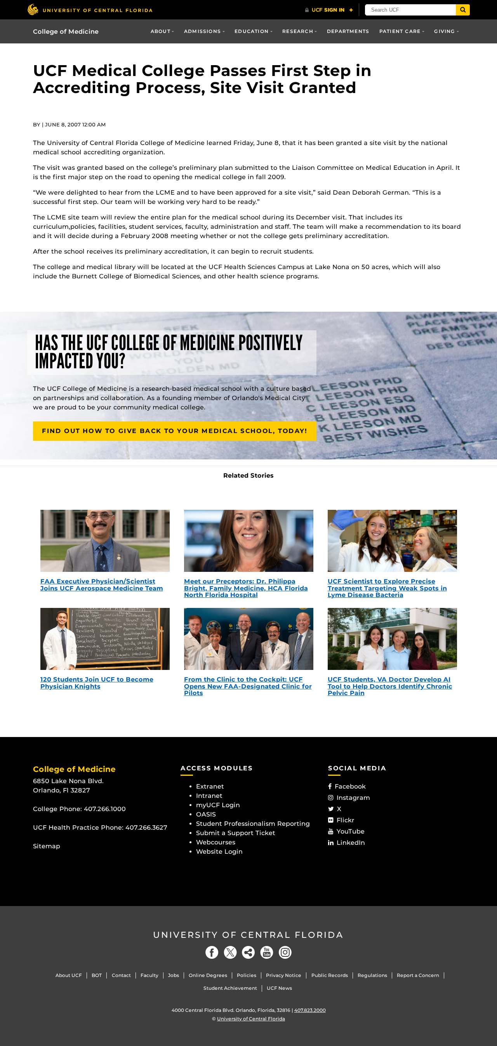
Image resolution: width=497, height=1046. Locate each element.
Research (297, 31)
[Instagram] (285, 952)
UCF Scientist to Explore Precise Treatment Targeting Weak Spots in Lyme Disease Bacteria (387, 588)
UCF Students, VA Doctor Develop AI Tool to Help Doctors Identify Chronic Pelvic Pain (390, 686)
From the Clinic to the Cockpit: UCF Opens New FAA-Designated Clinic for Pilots (248, 686)
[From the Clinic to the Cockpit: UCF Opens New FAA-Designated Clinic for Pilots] (248, 639)
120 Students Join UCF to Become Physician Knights (96, 683)
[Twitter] (230, 952)
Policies (246, 975)
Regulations (372, 975)
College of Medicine (66, 31)
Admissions (202, 31)
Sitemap (46, 846)
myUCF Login (218, 805)
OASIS (206, 814)
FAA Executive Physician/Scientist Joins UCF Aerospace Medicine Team (101, 585)
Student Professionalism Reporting (253, 823)
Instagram (353, 797)
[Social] (248, 952)
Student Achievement (230, 988)
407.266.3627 (146, 827)
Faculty (149, 975)
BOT (97, 975)
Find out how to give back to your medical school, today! (175, 431)
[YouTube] (266, 952)
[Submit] (463, 10)
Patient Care (400, 31)
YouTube (351, 831)
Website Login (219, 851)
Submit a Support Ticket (235, 833)
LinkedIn (351, 842)
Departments (348, 31)
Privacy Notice (283, 975)
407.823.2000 (310, 1010)
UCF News (279, 988)
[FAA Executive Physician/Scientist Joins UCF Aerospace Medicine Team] (105, 541)
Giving (444, 31)
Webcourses (215, 842)
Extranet (210, 786)
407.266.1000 (105, 809)
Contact (121, 975)
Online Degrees (208, 975)
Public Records (329, 975)
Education (252, 31)
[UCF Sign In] (329, 10)
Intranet (209, 795)
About (160, 31)
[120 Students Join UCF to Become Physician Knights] (105, 639)
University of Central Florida (248, 935)
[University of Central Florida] (89, 9)
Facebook (350, 786)
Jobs (173, 975)
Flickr (346, 820)
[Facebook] (212, 952)
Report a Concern (418, 975)
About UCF (69, 975)
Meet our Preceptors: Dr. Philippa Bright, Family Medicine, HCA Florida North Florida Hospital (246, 588)
